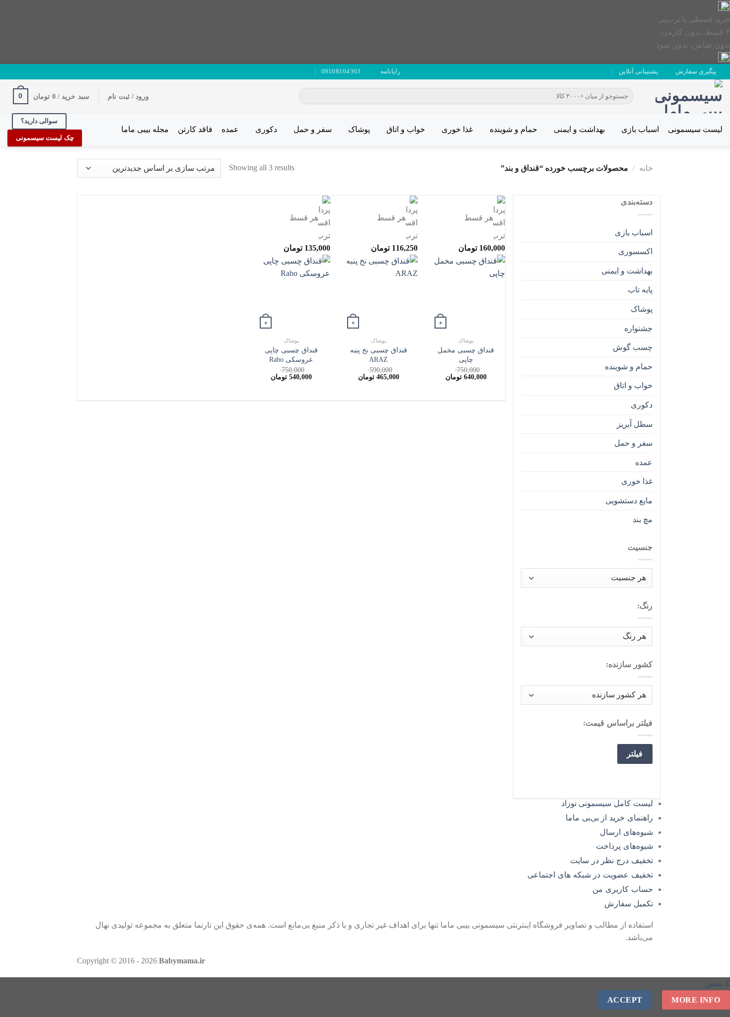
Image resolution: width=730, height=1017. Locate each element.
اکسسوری (635, 251)
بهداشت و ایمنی (579, 129)
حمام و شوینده (513, 129)
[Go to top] (709, 1003)
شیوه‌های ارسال (626, 832)
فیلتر (635, 753)
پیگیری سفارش (696, 71)
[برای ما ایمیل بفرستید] (31, 71)
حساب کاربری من (622, 889)
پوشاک (359, 129)
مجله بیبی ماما (145, 129)
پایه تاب (640, 289)
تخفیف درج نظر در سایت (611, 860)
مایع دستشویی (629, 500)
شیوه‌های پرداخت (624, 846)
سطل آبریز (635, 424)
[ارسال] (308, 96)
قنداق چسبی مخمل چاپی (466, 354)
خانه (646, 168)
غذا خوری (457, 129)
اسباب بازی (640, 129)
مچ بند (643, 519)
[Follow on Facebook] (50, 71)
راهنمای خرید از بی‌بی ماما (609, 818)
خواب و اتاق (405, 129)
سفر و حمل (312, 129)
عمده (230, 129)
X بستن (717, 983)
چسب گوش (633, 347)
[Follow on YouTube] (22, 71)
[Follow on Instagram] (41, 71)
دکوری (266, 129)
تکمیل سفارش (628, 903)
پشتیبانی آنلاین (638, 71)
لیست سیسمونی (695, 129)
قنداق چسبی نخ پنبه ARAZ (378, 354)
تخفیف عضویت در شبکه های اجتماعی (590, 875)
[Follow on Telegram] (12, 71)
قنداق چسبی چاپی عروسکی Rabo (291, 354)
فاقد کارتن (195, 129)
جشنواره (638, 328)
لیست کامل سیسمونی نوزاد (607, 803)
